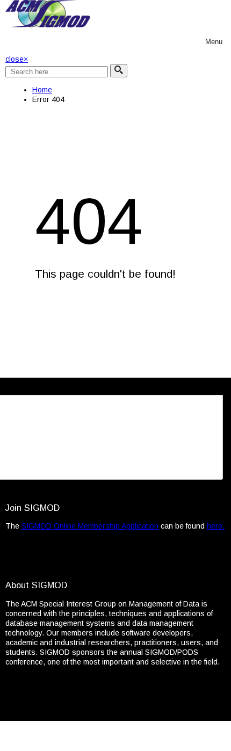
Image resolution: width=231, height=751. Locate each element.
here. (216, 526)
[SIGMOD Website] (47, 24)
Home (42, 89)
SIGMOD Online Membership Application (89, 526)
